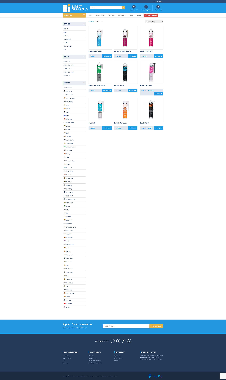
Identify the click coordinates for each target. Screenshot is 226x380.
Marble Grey (69, 230)
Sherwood (69, 279)
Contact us (100, 15)
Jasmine (68, 216)
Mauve (68, 241)
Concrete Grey (70, 161)
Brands (111, 15)
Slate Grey (69, 290)
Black (67, 112)
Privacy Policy (92, 358)
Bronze (68, 126)
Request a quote (151, 15)
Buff (67, 133)
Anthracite (69, 91)
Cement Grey (70, 140)
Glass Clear (69, 196)
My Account (117, 356)
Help (64, 360)
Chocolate (69, 150)
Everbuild (66, 42)
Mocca (68, 251)
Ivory (67, 213)
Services (121, 15)
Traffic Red (69, 303)
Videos (130, 15)
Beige (67, 105)
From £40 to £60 (69, 68)
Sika (65, 49)
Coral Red (69, 175)
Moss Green (69, 258)
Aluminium (69, 88)
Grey (67, 210)
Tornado (68, 300)
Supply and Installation (95, 363)
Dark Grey (69, 185)
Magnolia (69, 234)
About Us (91, 356)
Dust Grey (69, 189)
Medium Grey (70, 244)
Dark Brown (69, 178)
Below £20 (67, 62)
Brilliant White (70, 122)
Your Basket (158, 10)
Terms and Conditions (95, 360)
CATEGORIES (68, 15)
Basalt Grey (69, 102)
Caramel (68, 136)
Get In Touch (134, 10)
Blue (67, 115)
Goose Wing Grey (71, 199)
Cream (68, 164)
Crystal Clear (69, 171)
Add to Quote (107, 56)
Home (89, 15)
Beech (68, 108)
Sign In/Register (146, 10)
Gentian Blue (70, 192)
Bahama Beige (70, 98)
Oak (67, 265)
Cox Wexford (68, 46)
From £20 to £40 (69, 65)
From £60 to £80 (69, 72)
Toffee (68, 297)
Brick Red (69, 119)
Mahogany (69, 237)
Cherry (68, 154)
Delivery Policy (67, 358)
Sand (67, 276)
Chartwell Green (70, 147)
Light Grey (69, 223)
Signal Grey (69, 283)
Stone (68, 286)
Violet (67, 307)
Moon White (69, 255)
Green (68, 206)
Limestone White (71, 227)
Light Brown (69, 220)
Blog (139, 15)
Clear (67, 157)
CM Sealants (67, 39)
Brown (68, 129)
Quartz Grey (69, 272)
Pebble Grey (69, 269)
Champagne (69, 143)
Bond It (66, 36)
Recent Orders (118, 358)
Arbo (65, 32)
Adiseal (66, 29)
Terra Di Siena (70, 293)
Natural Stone (70, 262)
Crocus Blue (69, 168)
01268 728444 (158, 1)
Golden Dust (69, 203)
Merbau (68, 248)
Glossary (65, 363)
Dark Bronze (69, 182)
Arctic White (69, 95)
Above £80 (67, 75)
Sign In (116, 360)
